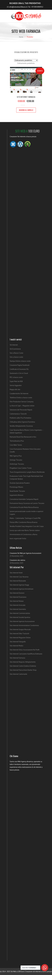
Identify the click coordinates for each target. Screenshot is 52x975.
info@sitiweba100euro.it (18, 7)
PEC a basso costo (16, 377)
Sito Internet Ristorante (18, 581)
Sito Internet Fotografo (18, 642)
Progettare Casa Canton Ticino (21, 468)
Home (21, 37)
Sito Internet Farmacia (17, 658)
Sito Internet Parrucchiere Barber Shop (23, 670)
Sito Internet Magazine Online (20, 638)
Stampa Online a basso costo (20, 361)
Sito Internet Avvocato (17, 605)
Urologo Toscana (16, 460)
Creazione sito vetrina (17, 560)
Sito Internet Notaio (17, 601)
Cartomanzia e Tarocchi (18, 414)
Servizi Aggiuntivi (16, 385)
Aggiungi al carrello (26, 110)
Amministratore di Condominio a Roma (23, 534)
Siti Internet (14, 345)
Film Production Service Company (21, 402)
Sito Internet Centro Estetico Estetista (23, 666)
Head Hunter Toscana (17, 491)
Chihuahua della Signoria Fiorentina (22, 422)
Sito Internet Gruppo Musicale (20, 629)
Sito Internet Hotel (16, 573)
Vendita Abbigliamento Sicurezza (21, 426)
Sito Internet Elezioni (17, 593)
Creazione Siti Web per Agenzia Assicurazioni (25, 553)
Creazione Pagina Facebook (19, 365)
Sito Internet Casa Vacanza (19, 577)
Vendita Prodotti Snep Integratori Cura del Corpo (27, 526)
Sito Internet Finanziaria (18, 597)
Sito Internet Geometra (18, 609)
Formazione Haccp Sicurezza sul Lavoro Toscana (27, 503)
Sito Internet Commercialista (20, 613)
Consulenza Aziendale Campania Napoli (24, 499)
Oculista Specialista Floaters (20, 483)
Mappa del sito (15, 389)
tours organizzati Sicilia (18, 538)
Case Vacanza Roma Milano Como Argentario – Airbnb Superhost (26, 431)
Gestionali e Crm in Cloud (19, 373)
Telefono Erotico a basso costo (21, 398)
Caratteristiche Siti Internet (19, 393)
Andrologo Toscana (17, 464)
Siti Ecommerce (15, 349)
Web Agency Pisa (16, 456)
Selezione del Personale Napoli (21, 410)
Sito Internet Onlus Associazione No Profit (24, 650)
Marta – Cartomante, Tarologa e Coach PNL (25, 518)
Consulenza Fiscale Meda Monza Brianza (24, 507)
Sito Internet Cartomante (18, 674)
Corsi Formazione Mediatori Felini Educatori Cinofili (25, 450)
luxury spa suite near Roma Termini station (25, 530)
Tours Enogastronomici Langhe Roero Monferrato (27, 472)
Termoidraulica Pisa (17, 441)
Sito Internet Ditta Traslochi (19, 633)
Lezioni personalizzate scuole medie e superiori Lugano (26, 512)
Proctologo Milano (16, 487)
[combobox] (26, 63)
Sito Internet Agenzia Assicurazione (22, 621)
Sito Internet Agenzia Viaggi (19, 585)
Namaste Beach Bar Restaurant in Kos (23, 437)
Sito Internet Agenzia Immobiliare (21, 589)
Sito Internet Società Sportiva (20, 617)
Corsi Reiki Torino (16, 445)
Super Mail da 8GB (16, 381)
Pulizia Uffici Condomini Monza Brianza (23, 522)
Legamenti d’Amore (16, 495)
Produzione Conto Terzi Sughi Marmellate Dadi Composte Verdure (26, 477)
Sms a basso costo (16, 357)
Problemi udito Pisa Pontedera (20, 418)
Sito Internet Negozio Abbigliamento (23, 662)
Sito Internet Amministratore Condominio (24, 625)
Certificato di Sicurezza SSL (19, 369)
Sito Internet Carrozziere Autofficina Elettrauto (26, 654)
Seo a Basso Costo (16, 353)
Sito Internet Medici (16, 646)
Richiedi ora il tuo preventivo (25, 3)
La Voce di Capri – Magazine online (22, 406)
